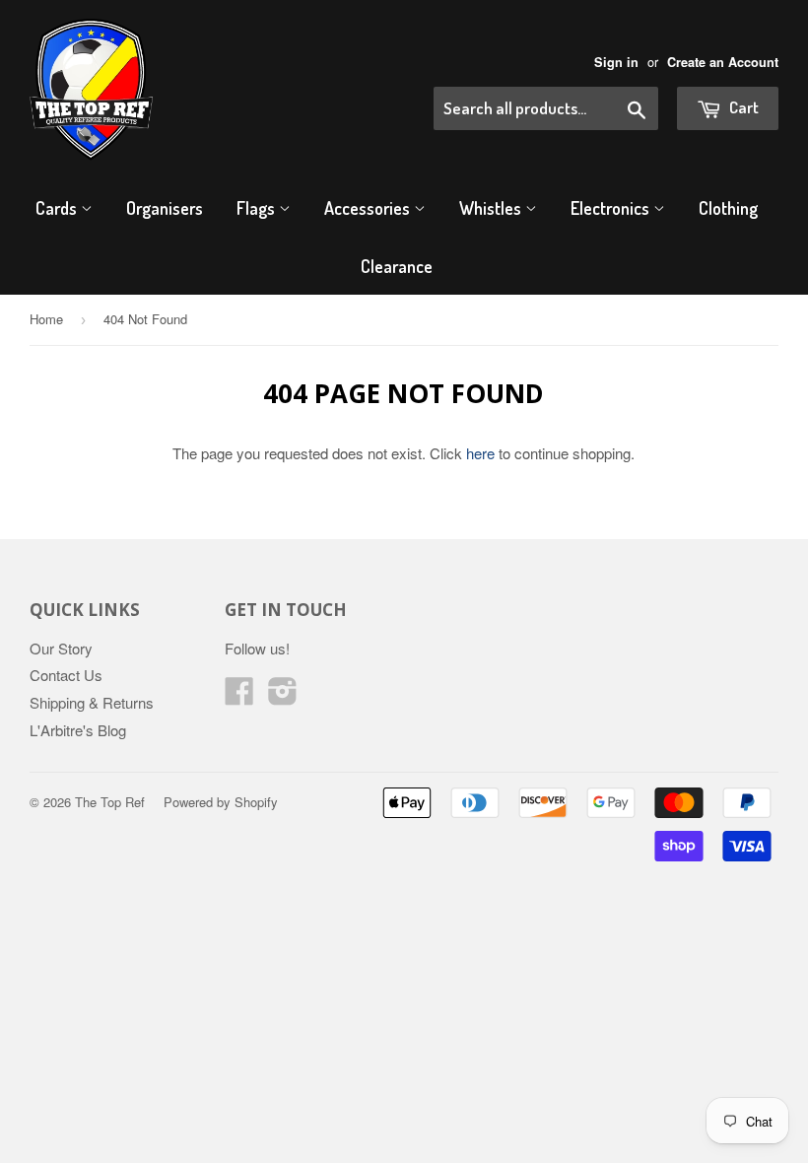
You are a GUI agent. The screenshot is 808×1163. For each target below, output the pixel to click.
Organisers (164, 208)
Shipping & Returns (92, 702)
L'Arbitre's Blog (78, 729)
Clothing (728, 208)
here (480, 453)
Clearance (397, 266)
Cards (58, 208)
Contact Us (66, 674)
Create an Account (722, 62)
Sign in (616, 62)
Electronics (612, 208)
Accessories (369, 208)
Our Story (61, 648)
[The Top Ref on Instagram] (283, 696)
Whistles (492, 208)
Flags (257, 208)
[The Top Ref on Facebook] (239, 696)
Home (46, 318)
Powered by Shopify (221, 801)
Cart (742, 107)
